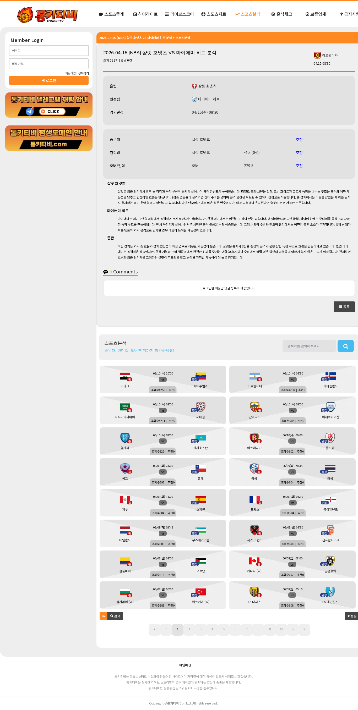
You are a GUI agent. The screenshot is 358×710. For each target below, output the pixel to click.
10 (281, 629)
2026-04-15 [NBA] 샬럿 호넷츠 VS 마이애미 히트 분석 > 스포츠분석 (144, 37)
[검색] (346, 346)
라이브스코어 (181, 14)
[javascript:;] (49, 105)
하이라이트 (147, 14)
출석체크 (283, 14)
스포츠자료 (215, 14)
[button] (344, 306)
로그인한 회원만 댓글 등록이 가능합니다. (229, 288)
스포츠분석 (250, 14)
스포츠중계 (113, 14)
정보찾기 (83, 73)
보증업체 (317, 14)
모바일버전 (183, 665)
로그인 (50, 80)
